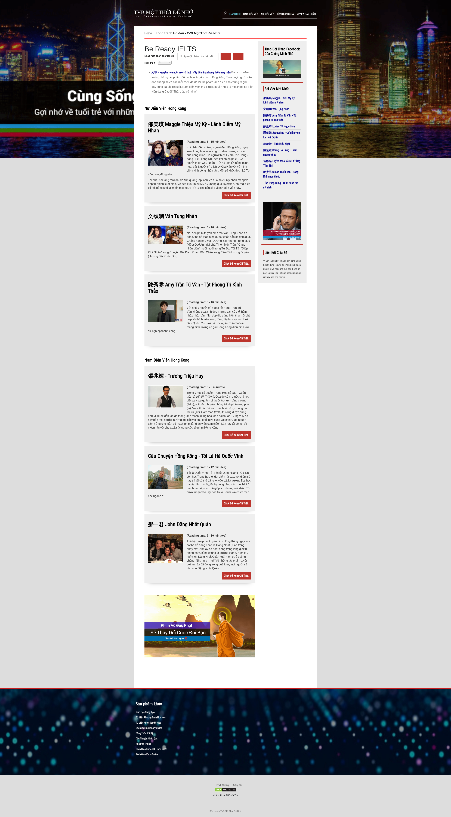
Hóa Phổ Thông (143, 743)
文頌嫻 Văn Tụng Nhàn (172, 216)
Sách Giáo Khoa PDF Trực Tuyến (151, 749)
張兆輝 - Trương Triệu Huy (175, 376)
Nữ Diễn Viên (267, 14)
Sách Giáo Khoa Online (147, 754)
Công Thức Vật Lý (144, 733)
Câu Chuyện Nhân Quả (146, 738)
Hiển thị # (149, 63)
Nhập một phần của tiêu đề (159, 56)
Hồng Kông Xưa (285, 14)
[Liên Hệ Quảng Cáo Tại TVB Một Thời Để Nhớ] (282, 238)
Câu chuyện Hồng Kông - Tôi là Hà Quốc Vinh (195, 456)
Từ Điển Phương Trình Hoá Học (151, 717)
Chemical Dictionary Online (149, 728)
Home (148, 33)
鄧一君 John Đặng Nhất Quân (179, 524)
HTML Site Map (222, 785)
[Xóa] (238, 56)
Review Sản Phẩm (306, 14)
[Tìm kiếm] (226, 56)
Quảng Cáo (237, 785)
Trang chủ (234, 14)
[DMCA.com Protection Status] (225, 791)
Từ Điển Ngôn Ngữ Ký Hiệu (148, 722)
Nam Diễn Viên (250, 14)
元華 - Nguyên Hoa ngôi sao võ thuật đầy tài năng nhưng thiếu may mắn (191, 72)
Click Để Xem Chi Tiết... (236, 195)
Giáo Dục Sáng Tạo (145, 712)
